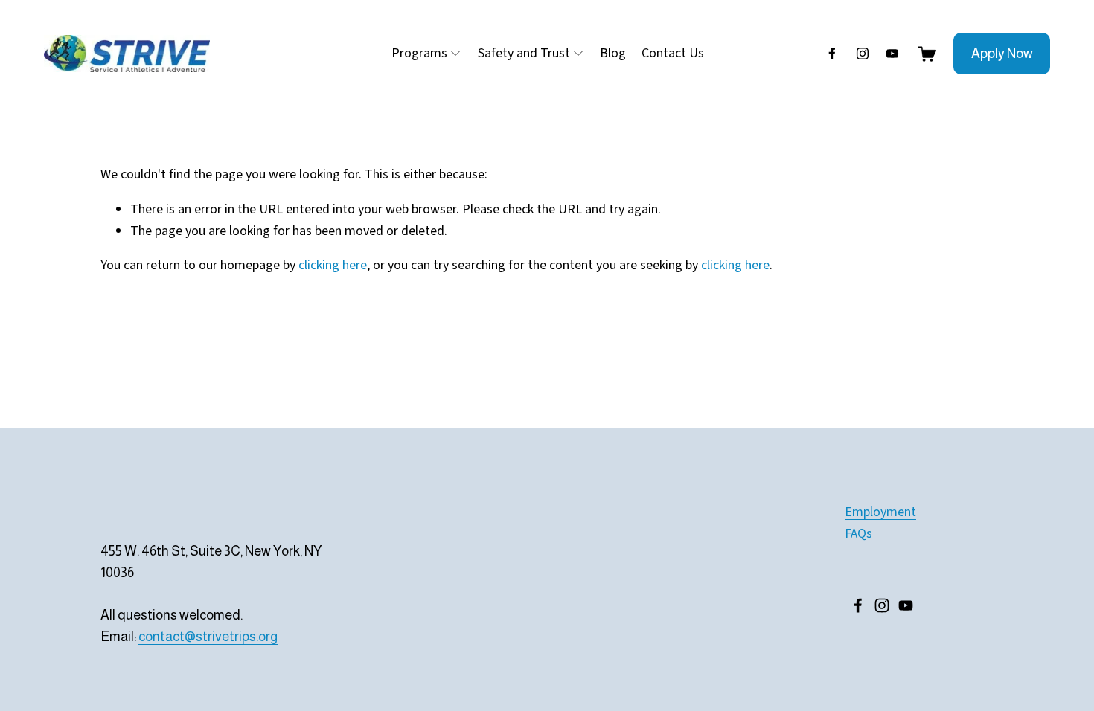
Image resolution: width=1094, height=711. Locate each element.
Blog (613, 53)
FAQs (858, 533)
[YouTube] (892, 53)
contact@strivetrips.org (208, 636)
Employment (880, 512)
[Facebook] (832, 53)
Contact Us (673, 53)
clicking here (332, 265)
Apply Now (1002, 53)
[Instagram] (862, 53)
